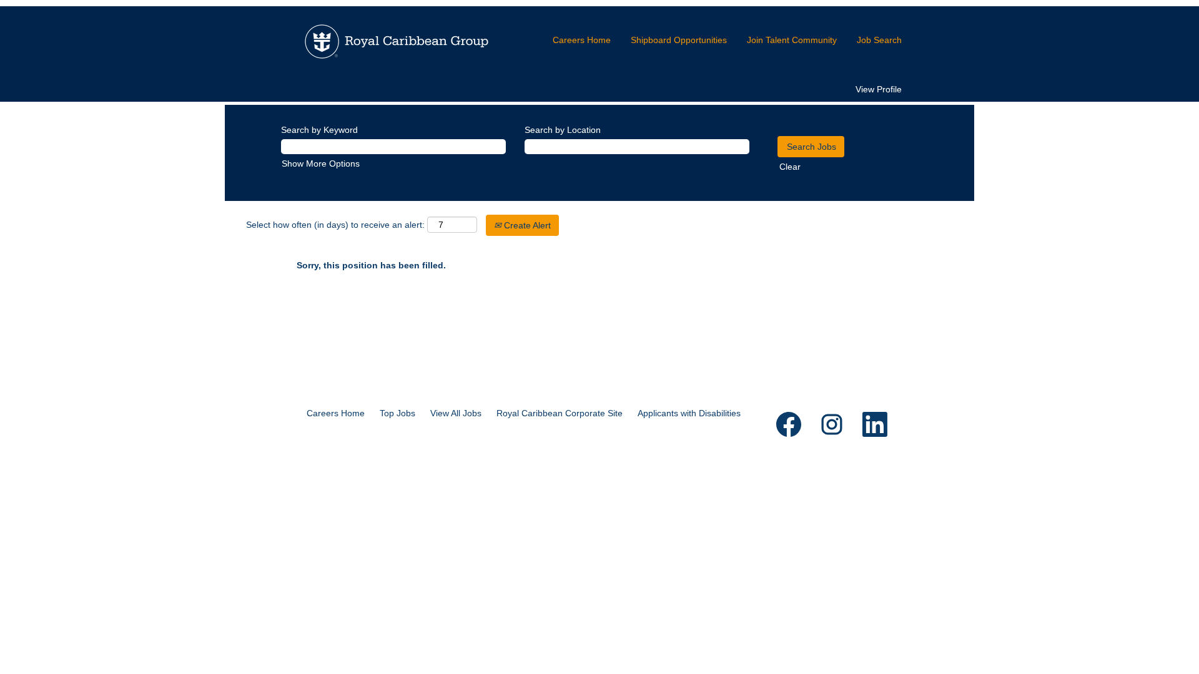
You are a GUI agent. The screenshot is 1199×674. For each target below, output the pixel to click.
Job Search (879, 40)
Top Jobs (397, 413)
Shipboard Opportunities (679, 40)
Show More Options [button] (321, 163)
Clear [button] (790, 167)
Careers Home (582, 40)
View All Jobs (455, 413)
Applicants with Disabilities (689, 413)
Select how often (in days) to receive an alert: (335, 225)
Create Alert (526, 225)
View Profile (879, 89)
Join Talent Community (792, 40)
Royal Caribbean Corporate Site (559, 413)
